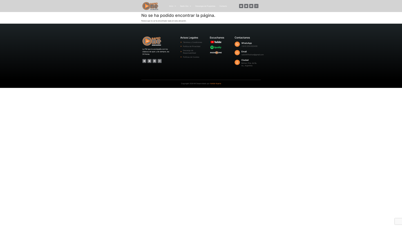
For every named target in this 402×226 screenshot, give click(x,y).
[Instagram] (256, 6)
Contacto (223, 6)
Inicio (171, 6)
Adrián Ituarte (215, 83)
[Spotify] (246, 6)
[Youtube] (241, 6)
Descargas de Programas (205, 6)
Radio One (184, 6)
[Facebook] (251, 6)
